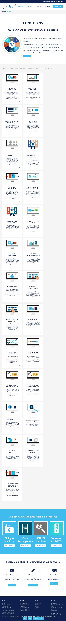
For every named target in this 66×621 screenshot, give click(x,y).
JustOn (4, 11)
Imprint (4, 603)
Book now (12, 585)
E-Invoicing (22, 606)
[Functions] (6, 100)
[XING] (51, 614)
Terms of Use (5, 606)
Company (37, 607)
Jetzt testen (33, 585)
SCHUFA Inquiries (41, 540)
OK (25, 618)
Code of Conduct (6, 607)
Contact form (54, 610)
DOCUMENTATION (46, 1)
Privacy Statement (6, 604)
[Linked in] (54, 614)
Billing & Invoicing (9, 540)
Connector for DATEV (25, 610)
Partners (37, 604)
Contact (27, 56)
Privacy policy (38, 618)
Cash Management (24, 607)
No (30, 618)
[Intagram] (60, 614)
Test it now (9, 546)
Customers (38, 603)
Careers (37, 606)
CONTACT (58, 1)
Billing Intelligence (24, 604)
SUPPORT (53, 1)
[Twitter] (57, 614)
